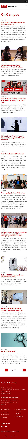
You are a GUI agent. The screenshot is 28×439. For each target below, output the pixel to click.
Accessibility (19, 416)
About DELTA (6, 409)
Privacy (10, 435)
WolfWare (18, 413)
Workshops (6, 414)
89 (20, 370)
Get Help (5, 417)
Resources (16, 435)
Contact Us (6, 412)
